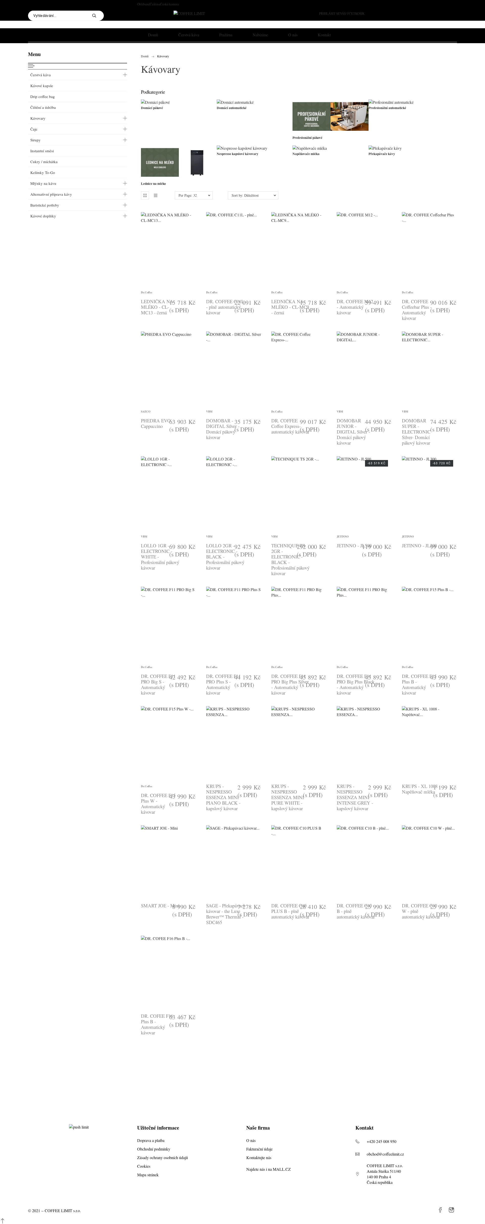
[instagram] (451, 1209)
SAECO (145, 412)
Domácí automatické (232, 107)
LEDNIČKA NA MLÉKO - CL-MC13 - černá (157, 307)
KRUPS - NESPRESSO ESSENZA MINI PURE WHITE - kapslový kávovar (287, 797)
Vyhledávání (97, 16)
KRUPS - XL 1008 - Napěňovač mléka (421, 789)
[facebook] (440, 1209)
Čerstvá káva (40, 74)
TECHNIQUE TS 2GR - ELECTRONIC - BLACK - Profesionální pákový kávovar (290, 559)
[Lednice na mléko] (179, 178)
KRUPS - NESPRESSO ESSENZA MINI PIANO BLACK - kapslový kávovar (223, 797)
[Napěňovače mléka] (310, 148)
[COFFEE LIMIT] (189, 13)
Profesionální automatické (387, 107)
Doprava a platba (150, 1140)
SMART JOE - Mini (160, 905)
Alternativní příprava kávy (51, 194)
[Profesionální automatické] (391, 102)
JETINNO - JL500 (354, 545)
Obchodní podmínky (153, 1149)
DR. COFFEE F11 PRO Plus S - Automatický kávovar (223, 684)
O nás (251, 1140)
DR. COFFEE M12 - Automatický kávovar (355, 307)
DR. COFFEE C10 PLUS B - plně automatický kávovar (290, 911)
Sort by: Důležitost (245, 195)
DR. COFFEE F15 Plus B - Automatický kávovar (419, 684)
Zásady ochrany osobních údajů (162, 1157)
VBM (209, 412)
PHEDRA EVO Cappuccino (156, 423)
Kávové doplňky (43, 215)
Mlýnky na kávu (43, 183)
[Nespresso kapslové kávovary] (242, 148)
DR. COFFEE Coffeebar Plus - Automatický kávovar (417, 309)
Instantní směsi (42, 150)
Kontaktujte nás (258, 1157)
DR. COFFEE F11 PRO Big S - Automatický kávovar (158, 684)
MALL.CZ (282, 1169)
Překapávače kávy (382, 153)
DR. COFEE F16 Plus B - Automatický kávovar (157, 1024)
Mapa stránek (148, 1174)
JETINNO (343, 536)
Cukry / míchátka (44, 161)
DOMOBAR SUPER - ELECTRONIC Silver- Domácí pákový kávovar (416, 431)
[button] (145, 195)
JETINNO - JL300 (419, 545)
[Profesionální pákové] (330, 132)
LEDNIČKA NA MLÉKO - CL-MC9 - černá (290, 307)
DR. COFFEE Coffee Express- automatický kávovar (290, 426)
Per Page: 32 (188, 195)
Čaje (33, 129)
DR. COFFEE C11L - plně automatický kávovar (225, 307)
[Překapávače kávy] (385, 148)
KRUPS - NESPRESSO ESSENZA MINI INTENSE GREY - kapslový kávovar (355, 797)
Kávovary (37, 118)
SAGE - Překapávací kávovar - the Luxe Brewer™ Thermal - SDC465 (225, 913)
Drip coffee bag (42, 96)
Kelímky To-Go (42, 172)
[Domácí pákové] (155, 102)
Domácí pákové (152, 107)
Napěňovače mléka (306, 153)
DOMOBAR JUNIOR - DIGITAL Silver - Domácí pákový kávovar (353, 431)
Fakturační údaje (259, 1149)
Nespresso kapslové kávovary (237, 153)
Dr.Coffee (146, 292)
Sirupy (35, 139)
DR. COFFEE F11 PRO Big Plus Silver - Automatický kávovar (290, 684)
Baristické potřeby (44, 205)
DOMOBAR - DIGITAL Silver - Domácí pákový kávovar (222, 428)
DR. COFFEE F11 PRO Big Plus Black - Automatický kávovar (355, 684)
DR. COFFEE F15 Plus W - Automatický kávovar (158, 803)
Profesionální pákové (307, 137)
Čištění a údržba (43, 107)
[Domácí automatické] (235, 102)
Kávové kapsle (41, 85)
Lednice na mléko (153, 183)
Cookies (143, 1166)
